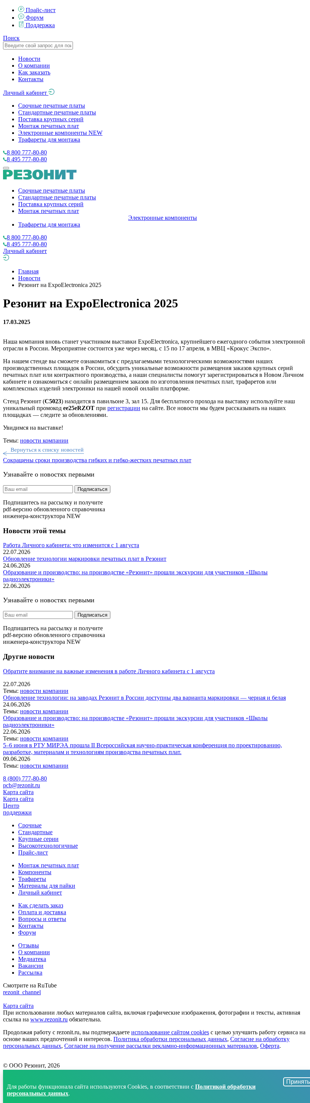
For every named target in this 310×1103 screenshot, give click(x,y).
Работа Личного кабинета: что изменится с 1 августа (71, 545)
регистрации (123, 408)
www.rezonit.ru (49, 1019)
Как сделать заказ (40, 905)
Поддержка (40, 25)
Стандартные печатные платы (57, 112)
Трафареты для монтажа (49, 139)
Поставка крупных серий (51, 119)
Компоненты (34, 872)
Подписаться (92, 489)
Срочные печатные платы (51, 105)
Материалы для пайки (46, 885)
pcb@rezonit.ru (21, 785)
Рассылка (30, 972)
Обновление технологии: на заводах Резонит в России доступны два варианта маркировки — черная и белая (144, 697)
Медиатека (32, 959)
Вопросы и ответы (42, 919)
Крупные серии (38, 839)
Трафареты (32, 879)
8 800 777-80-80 (27, 152)
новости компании (44, 440)
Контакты (30, 79)
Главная (28, 271)
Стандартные (35, 832)
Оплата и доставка (42, 912)
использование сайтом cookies (170, 1032)
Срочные (30, 825)
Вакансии (30, 966)
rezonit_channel (22, 992)
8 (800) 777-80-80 (25, 778)
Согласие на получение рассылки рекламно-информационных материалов (160, 1046)
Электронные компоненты (60, 133)
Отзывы (28, 945)
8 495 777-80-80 (27, 159)
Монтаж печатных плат (48, 126)
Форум (34, 17)
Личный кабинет (25, 92)
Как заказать (34, 72)
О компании (34, 65)
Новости (29, 59)
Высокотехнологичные (48, 845)
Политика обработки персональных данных (170, 1039)
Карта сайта (18, 792)
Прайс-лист (41, 10)
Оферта (269, 1046)
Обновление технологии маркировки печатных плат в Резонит (84, 558)
